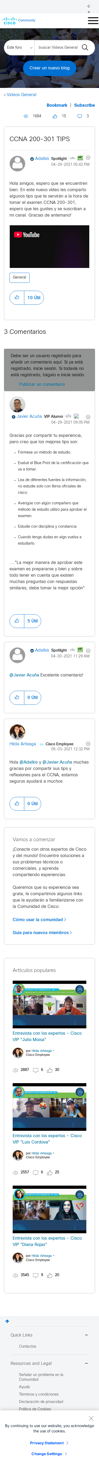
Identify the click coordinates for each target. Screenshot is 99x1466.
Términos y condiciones (39, 1394)
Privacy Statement (46, 1443)
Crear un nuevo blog (50, 68)
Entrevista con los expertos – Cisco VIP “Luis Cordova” (47, 1139)
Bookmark (57, 105)
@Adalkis (29, 762)
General (19, 277)
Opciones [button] (85, 158)
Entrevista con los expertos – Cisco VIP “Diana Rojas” (47, 1241)
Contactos (27, 1346)
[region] (49, 1438)
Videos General (21, 95)
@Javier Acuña (24, 675)
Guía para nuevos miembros (41, 933)
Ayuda (24, 1387)
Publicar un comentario (42, 385)
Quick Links (21, 1335)
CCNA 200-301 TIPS (40, 139)
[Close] (91, 1418)
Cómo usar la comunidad (38, 920)
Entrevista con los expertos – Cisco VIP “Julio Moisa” (47, 1037)
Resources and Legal (31, 1364)
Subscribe (84, 105)
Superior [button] (7, 1321)
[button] (17, 298)
